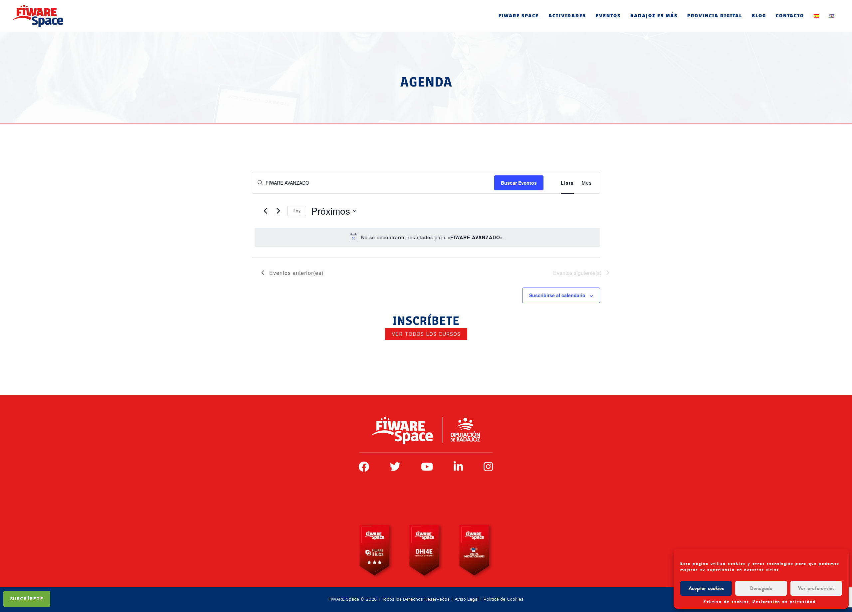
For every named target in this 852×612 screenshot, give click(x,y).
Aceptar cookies (706, 588)
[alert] (427, 237)
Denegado (761, 588)
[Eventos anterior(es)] (265, 211)
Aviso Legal (467, 599)
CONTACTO (790, 16)
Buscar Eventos (519, 182)
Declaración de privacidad (784, 601)
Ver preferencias (816, 588)
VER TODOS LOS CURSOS (426, 334)
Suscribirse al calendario (557, 295)
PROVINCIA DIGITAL (714, 16)
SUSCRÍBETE (27, 598)
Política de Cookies (504, 599)
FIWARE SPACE (519, 16)
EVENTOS (608, 16)
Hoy (297, 210)
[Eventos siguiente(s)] (278, 211)
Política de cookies (726, 601)
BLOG (759, 16)
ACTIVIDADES (567, 16)
